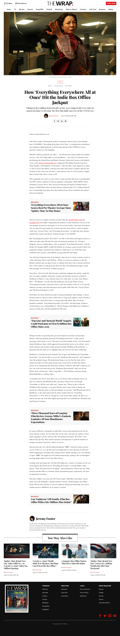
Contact (44, 596)
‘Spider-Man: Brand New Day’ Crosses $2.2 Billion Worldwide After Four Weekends (101, 564)
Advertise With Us (104, 602)
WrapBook (45, 609)
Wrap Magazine (105, 586)
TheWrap (46, 586)
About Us (45, 589)
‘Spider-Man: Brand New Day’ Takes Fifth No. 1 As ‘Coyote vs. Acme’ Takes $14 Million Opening (15, 564)
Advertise (45, 592)
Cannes (101, 589)
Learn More (64, 596)
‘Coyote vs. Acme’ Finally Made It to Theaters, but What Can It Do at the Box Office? (45, 563)
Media (111, 9)
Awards (30, 9)
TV (15, 9)
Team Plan (64, 592)
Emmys (101, 596)
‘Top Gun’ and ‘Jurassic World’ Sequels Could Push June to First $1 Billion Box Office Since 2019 (51, 323)
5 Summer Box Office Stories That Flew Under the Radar (74, 562)
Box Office (68, 86)
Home (50, 86)
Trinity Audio (39, 134)
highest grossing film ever (47, 163)
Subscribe (111, 3)
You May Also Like (60, 538)
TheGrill (49, 9)
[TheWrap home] (60, 3)
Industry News (58, 86)
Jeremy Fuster (53, 116)
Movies (21, 9)
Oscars (101, 599)
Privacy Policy (84, 592)
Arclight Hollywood (75, 220)
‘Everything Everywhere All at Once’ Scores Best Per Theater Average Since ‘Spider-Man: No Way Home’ (51, 207)
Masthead (45, 602)
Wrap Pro (65, 586)
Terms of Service (85, 589)
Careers (44, 599)
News (9, 9)
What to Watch (71, 9)
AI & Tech (92, 9)
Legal (82, 586)
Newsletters (22, 3)
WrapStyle (59, 9)
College (101, 592)
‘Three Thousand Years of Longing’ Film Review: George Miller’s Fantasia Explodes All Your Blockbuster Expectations (51, 418)
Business (102, 9)
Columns (83, 9)
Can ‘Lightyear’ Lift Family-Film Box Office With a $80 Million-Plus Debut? (51, 501)
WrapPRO (39, 9)
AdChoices (83, 596)
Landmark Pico (34, 222)
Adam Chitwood (67, 567)
